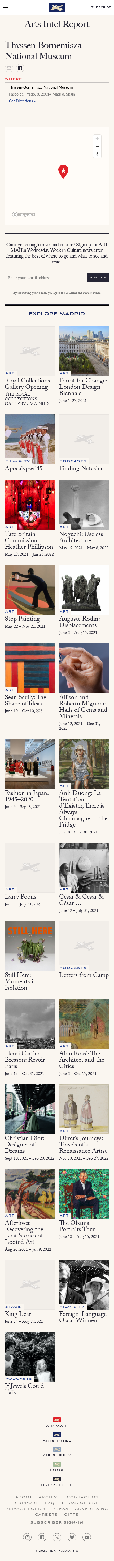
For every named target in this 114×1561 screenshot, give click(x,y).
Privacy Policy (91, 293)
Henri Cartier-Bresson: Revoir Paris (25, 1061)
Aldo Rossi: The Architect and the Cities (81, 1061)
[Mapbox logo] (23, 215)
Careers (46, 1515)
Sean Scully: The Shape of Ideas (25, 701)
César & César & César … (81, 900)
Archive (49, 1497)
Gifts (71, 1515)
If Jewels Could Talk (24, 1390)
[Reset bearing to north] (97, 154)
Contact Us (83, 1497)
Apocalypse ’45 (24, 469)
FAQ (50, 1503)
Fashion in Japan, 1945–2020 (26, 797)
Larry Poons (20, 897)
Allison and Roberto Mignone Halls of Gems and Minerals (83, 708)
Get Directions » (22, 100)
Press (60, 1509)
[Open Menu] (6, 7)
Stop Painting (22, 619)
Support (26, 1503)
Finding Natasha (80, 469)
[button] (63, 172)
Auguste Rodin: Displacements (79, 623)
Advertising (91, 1509)
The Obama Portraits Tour (77, 1227)
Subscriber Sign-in (57, 1523)
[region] (57, 175)
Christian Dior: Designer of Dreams (24, 1145)
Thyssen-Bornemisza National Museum (41, 87)
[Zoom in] (97, 139)
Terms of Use (80, 1503)
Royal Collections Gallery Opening (27, 384)
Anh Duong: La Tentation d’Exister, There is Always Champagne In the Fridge (83, 810)
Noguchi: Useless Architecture (81, 538)
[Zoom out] (97, 146)
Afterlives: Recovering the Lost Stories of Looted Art (24, 1233)
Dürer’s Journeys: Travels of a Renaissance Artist (83, 1145)
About (24, 1497)
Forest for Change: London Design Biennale (83, 388)
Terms (73, 293)
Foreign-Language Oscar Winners (83, 1318)
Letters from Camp (84, 976)
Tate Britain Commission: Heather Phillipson (29, 541)
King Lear (18, 1314)
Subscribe (101, 7)
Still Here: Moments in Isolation (21, 982)
